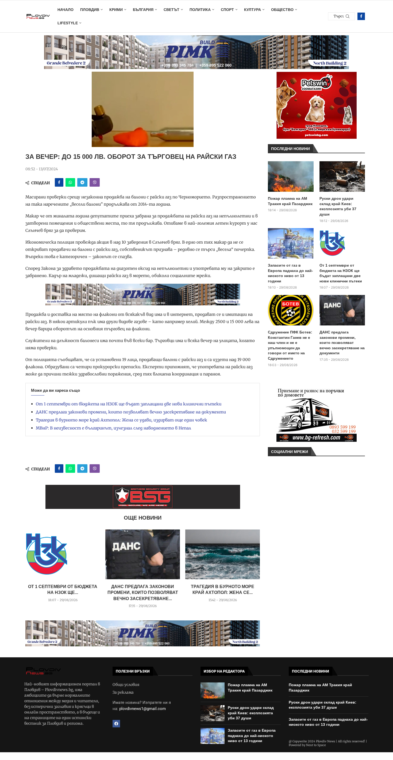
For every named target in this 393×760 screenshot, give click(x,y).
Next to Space (316, 745)
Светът (171, 9)
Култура (252, 9)
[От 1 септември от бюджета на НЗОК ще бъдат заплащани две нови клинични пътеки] (62, 554)
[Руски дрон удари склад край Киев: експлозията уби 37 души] (342, 176)
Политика (200, 9)
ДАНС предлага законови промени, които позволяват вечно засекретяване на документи (131, 411)
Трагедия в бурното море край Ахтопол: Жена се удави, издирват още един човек (121, 420)
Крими (116, 9)
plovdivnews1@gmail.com (142, 708)
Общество (282, 9)
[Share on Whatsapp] (70, 182)
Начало (65, 9)
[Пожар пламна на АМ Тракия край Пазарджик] (291, 176)
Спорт (227, 9)
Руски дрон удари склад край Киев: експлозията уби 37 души (337, 206)
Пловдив (89, 9)
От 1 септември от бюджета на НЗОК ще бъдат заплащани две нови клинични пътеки (128, 403)
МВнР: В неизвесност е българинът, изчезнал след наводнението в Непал (113, 428)
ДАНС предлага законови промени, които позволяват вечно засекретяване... (142, 592)
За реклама (123, 692)
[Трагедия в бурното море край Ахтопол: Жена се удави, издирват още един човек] (222, 554)
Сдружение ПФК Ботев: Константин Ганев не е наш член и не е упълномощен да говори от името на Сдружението (290, 345)
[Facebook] (361, 16)
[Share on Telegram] (82, 182)
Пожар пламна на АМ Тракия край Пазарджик (290, 201)
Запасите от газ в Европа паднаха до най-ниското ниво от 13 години (290, 273)
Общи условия (126, 684)
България (143, 9)
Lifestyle (67, 23)
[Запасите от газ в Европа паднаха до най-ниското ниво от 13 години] (291, 243)
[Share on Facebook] (59, 182)
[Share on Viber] (95, 182)
